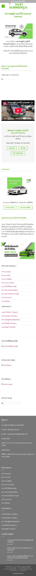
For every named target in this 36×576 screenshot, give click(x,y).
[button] (3, 6)
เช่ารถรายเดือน (6, 279)
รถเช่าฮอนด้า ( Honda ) (9, 316)
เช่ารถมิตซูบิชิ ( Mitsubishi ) (10, 320)
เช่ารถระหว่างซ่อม (7, 283)
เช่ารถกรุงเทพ (6, 272)
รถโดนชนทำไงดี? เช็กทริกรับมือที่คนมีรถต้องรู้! (20, 541)
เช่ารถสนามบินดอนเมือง (9, 290)
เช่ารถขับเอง (5, 301)
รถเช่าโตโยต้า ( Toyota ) (9, 312)
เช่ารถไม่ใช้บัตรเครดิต (8, 286)
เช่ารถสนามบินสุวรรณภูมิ (10, 294)
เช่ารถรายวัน (5, 275)
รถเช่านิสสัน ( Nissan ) (9, 323)
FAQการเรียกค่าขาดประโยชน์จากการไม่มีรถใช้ (20, 549)
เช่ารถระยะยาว (6, 297)
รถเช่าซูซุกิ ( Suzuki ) (8, 327)
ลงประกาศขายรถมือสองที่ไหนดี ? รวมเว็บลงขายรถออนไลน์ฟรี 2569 (20, 557)
